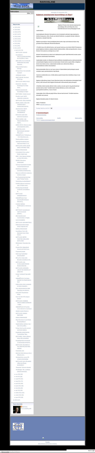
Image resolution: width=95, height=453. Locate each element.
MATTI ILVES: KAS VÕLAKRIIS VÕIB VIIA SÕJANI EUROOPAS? (23, 363)
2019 (15, 29)
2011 (15, 48)
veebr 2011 (18, 395)
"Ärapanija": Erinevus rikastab (23, 367)
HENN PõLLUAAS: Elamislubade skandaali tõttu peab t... (22, 131)
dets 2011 (18, 50)
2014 (15, 41)
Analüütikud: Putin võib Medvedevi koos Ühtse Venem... (22, 233)
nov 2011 (18, 374)
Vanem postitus (78, 118)
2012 (15, 45)
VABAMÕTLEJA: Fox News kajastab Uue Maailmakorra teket (23, 280)
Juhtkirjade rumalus (21, 75)
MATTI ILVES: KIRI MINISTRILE (23, 222)
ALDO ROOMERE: (20, 220)
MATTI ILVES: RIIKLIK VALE (23, 81)
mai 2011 (18, 388)
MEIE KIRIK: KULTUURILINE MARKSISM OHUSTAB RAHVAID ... (23, 62)
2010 (15, 400)
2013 (15, 43)
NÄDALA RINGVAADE (21, 150)
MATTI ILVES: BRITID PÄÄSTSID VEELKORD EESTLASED (22, 239)
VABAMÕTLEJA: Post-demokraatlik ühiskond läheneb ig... (22, 199)
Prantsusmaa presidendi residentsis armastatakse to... (23, 189)
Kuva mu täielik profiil (26, 408)
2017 (15, 34)
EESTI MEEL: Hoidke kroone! (23, 94)
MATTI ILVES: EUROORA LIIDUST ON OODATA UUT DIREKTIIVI (23, 269)
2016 (15, 36)
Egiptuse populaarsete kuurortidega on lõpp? (54, 15)
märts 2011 (18, 392)
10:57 (48, 108)
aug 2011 (18, 381)
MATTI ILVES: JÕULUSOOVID (23, 100)
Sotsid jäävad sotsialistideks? (23, 181)
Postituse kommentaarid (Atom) (48, 120)
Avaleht (59, 118)
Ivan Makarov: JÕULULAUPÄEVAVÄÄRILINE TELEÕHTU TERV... (23, 56)
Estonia (43, 443)
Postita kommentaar (41, 115)
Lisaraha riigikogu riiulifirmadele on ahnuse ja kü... (23, 205)
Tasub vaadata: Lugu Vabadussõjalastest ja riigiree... (22, 120)
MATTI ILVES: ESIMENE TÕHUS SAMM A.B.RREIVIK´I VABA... (23, 302)
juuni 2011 (18, 385)
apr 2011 (18, 390)
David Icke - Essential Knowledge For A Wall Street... (22, 85)
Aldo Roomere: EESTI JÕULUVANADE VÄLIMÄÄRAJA (21, 110)
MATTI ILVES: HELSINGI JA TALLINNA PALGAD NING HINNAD (23, 346)
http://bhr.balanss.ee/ (45, 104)
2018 (15, 32)
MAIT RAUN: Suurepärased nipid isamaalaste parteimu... (23, 211)
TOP (93, 450)
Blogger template (5, 451)
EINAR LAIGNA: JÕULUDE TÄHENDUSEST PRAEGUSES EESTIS (22, 104)
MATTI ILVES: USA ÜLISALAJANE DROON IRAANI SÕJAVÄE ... (22, 264)
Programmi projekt (20, 251)
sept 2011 (18, 378)
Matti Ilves (24, 406)
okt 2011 (18, 376)
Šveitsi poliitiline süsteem (22, 139)
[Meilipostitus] (51, 108)
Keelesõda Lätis (20, 350)
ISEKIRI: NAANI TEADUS (22, 311)
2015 (15, 38)
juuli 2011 (18, 383)
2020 (15, 27)
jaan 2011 (18, 397)
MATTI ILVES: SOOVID (21, 52)
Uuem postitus (39, 118)
